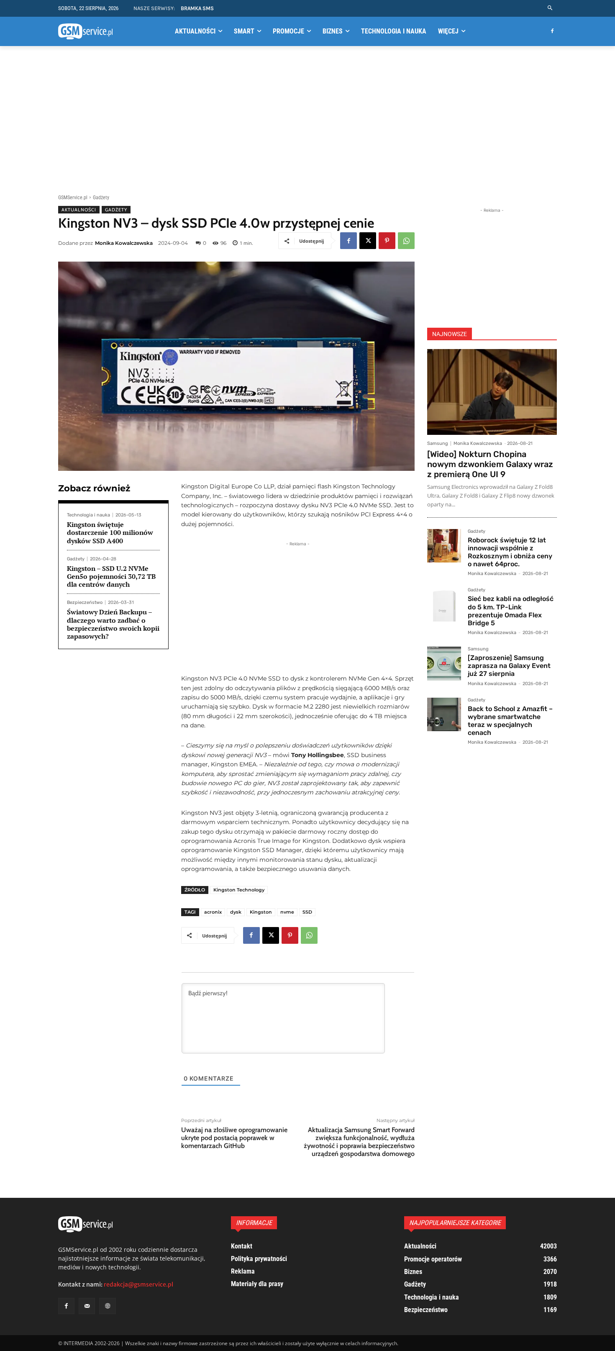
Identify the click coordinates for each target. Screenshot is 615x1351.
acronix (213, 912)
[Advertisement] (307, 118)
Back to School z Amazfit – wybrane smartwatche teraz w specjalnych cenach (510, 721)
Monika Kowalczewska (124, 243)
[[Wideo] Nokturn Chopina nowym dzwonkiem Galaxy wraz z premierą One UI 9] (492, 392)
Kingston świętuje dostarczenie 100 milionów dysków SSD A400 (110, 532)
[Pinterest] (387, 240)
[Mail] (87, 1306)
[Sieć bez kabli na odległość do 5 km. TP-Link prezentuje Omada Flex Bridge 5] (444, 605)
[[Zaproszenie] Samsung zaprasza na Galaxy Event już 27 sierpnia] (444, 664)
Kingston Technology (238, 890)
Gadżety (101, 197)
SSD (307, 912)
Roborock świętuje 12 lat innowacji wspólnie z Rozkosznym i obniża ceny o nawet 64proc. (510, 552)
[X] (367, 240)
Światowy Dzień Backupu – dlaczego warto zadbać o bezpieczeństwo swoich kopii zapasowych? (113, 624)
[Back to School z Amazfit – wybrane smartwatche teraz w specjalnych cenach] (444, 715)
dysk (235, 912)
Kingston (261, 912)
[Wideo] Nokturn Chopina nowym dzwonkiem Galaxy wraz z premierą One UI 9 (490, 464)
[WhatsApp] (406, 240)
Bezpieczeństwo (84, 602)
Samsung (437, 443)
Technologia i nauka (88, 515)
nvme (287, 912)
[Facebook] (552, 31)
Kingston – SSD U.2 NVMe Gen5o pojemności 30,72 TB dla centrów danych (111, 576)
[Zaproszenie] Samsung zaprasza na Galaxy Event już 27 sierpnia (509, 666)
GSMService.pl (72, 197)
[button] (550, 8)
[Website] (107, 1306)
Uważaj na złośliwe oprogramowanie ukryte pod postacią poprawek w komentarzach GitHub (234, 1138)
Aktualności (79, 210)
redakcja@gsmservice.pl (138, 1284)
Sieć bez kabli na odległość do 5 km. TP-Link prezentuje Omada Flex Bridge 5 (511, 611)
